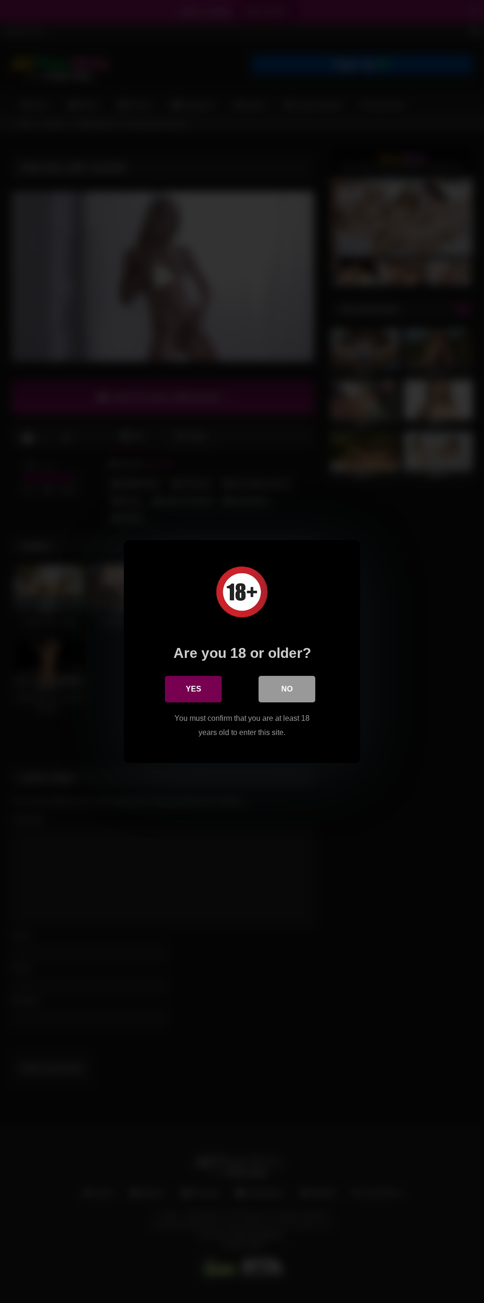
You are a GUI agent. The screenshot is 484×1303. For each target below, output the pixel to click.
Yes (193, 689)
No (287, 689)
